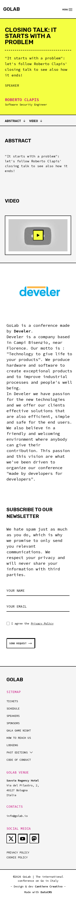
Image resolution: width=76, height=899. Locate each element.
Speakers (12, 716)
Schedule (12, 708)
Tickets (12, 701)
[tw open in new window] (11, 838)
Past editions (17, 752)
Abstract (13, 121)
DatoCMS (46, 892)
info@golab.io (17, 816)
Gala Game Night (18, 730)
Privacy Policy (42, 623)
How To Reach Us (18, 738)
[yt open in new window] (22, 838)
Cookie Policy (17, 857)
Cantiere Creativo (48, 886)
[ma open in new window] (34, 838)
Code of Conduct (18, 760)
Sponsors (12, 723)
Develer (22, 330)
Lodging (12, 745)
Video (33, 121)
